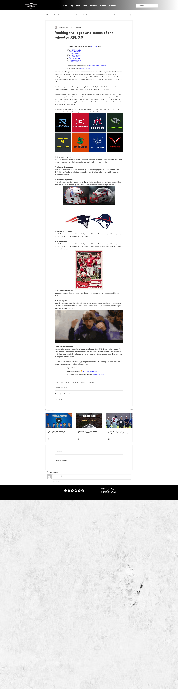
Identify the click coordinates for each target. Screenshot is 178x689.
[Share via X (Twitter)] (60, 393)
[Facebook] (82, 490)
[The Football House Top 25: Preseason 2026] (89, 420)
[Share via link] (69, 393)
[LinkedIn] (72, 490)
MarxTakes (108, 14)
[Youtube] (76, 490)
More (115, 14)
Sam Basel (76, 14)
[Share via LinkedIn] (65, 393)
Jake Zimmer (66, 14)
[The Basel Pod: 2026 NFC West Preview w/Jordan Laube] (59, 420)
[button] (112, 6)
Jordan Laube (97, 14)
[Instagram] (65, 490)
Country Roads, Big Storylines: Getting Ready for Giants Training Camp (118, 432)
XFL (57, 382)
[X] (69, 490)
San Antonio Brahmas (78, 382)
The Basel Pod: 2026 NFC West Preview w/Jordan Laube (57, 432)
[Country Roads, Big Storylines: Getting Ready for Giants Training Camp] (119, 420)
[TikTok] (79, 490)
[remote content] (89, 57)
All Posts (47, 14)
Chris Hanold (86, 14)
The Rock (91, 382)
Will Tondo (56, 14)
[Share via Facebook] (55, 393)
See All (131, 409)
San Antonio (65, 382)
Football (57, 387)
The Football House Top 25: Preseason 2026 (88, 432)
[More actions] (122, 27)
